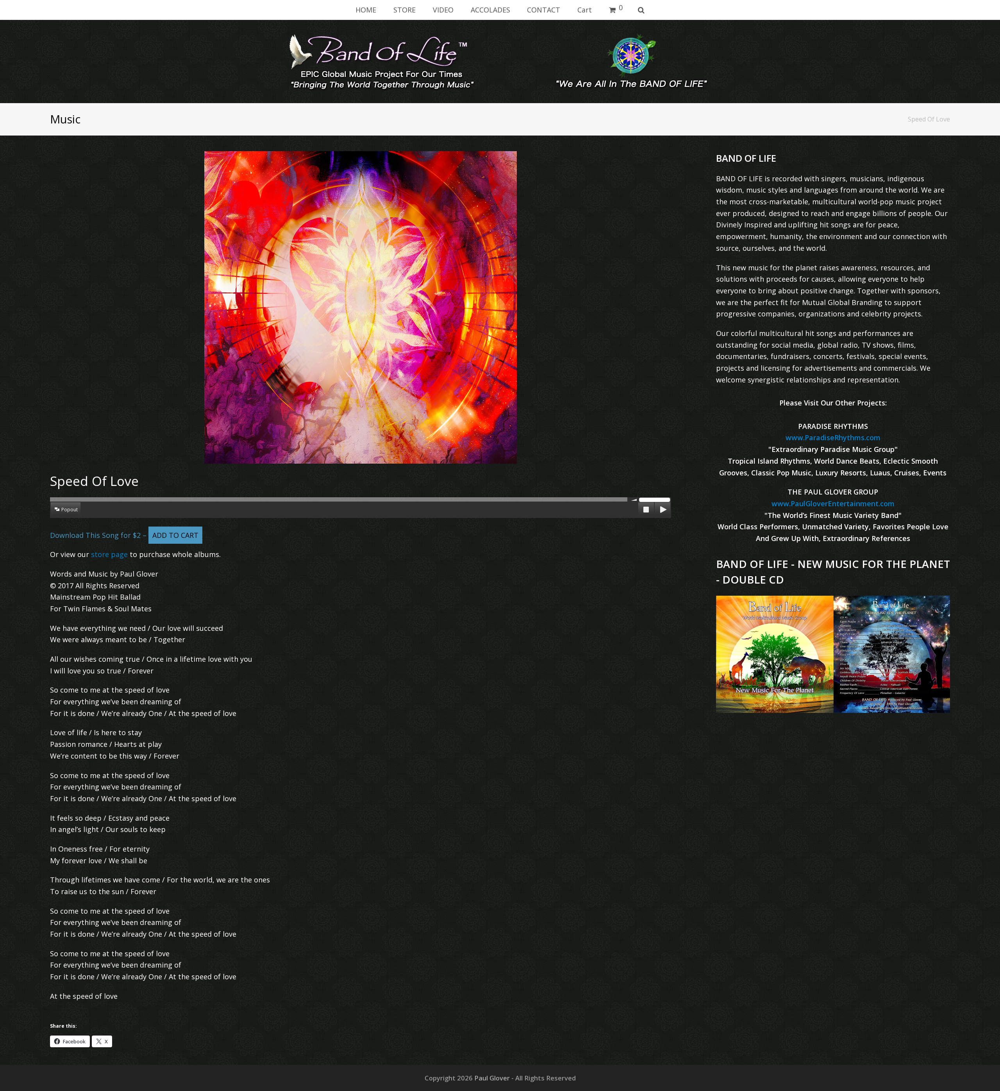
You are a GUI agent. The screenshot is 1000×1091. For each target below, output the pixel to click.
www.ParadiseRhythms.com (833, 437)
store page (109, 554)
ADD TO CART (175, 535)
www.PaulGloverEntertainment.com (833, 503)
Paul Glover (492, 1077)
